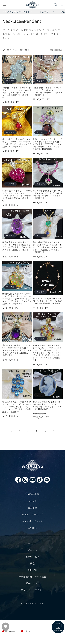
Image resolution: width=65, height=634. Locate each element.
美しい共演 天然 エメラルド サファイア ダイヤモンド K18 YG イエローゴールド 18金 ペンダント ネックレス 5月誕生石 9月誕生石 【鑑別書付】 (47, 247)
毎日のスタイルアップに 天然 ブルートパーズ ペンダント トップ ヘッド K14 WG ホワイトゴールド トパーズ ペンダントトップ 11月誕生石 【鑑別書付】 (16, 407)
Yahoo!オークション (32, 521)
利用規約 (32, 570)
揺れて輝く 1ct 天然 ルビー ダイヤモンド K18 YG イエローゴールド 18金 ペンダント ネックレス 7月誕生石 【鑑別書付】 (16, 143)
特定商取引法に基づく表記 (32, 576)
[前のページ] (11, 430)
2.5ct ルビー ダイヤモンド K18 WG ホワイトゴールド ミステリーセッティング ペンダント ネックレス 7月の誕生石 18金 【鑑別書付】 (17, 196)
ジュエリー (44, 12)
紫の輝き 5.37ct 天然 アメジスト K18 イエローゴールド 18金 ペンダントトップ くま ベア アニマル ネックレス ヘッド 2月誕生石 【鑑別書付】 (16, 350)
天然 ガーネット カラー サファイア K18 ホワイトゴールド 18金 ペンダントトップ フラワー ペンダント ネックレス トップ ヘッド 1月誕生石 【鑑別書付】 (47, 144)
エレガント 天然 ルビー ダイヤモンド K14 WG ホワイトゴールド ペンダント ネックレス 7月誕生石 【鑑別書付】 (47, 194)
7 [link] (53, 431)
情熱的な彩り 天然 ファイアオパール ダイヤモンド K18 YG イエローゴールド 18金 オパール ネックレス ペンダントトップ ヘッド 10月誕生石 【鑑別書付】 (16, 299)
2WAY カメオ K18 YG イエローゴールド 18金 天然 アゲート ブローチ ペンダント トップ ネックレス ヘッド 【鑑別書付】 (47, 405)
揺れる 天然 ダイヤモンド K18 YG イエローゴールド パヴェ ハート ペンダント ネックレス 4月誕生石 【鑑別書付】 (47, 91)
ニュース (32, 543)
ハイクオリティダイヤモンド (17, 11)
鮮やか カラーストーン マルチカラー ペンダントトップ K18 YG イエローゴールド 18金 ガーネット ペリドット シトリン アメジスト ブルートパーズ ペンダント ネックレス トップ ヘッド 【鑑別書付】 (47, 352)
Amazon (32, 527)
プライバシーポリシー (32, 589)
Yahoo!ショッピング (32, 514)
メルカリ (32, 501)
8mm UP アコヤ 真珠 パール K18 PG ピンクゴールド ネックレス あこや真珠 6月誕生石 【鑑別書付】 (47, 301)
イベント (32, 550)
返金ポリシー (32, 583)
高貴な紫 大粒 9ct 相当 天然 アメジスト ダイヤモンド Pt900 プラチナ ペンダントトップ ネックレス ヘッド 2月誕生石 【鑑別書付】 (16, 247)
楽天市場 (32, 507)
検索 (32, 563)
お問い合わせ (32, 556)
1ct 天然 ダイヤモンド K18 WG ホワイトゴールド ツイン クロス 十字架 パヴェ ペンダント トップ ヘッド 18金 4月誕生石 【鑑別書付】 (17, 92)
